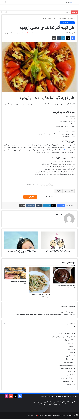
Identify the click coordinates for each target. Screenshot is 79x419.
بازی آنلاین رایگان (68, 356)
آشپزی (64, 18)
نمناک (70, 179)
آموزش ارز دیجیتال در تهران (66, 365)
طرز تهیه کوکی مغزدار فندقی (18, 281)
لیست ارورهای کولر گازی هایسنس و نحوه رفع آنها (57, 12)
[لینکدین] (63, 38)
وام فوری (70, 343)
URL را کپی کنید (30, 197)
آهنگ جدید (70, 375)
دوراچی (71, 346)
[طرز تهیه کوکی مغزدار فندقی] (15, 273)
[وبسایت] (61, 218)
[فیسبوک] (73, 38)
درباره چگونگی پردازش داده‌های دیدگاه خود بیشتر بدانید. (30, 314)
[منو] (77, 3)
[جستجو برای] (2, 3)
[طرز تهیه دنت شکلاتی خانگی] (64, 275)
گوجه (63, 150)
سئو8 (71, 353)
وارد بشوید (60, 312)
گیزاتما (58, 191)
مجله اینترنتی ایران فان (67, 378)
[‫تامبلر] (59, 38)
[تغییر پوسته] (6, 3)
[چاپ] (54, 38)
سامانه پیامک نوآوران (67, 381)
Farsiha (59, 214)
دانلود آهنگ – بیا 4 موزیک (66, 334)
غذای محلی (68, 191)
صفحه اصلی (70, 18)
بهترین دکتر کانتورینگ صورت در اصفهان (62, 337)
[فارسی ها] (69, 2)
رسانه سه (70, 372)
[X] (68, 38)
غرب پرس (70, 349)
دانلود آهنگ (70, 384)
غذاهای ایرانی (64, 23)
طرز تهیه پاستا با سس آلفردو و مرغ (40, 294)
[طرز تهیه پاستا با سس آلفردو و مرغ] (39, 280)
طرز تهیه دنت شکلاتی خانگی (66, 285)
